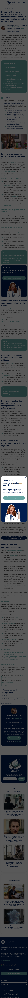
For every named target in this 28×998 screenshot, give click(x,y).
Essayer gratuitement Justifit (14, 498)
